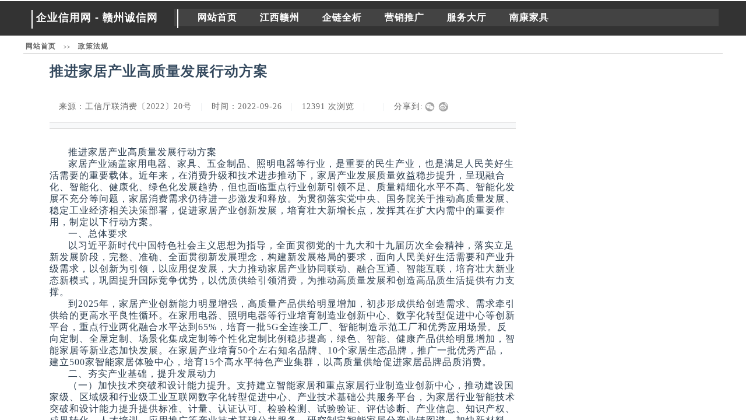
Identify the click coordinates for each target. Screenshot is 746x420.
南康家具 (529, 17)
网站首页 (217, 17)
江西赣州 (280, 17)
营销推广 (404, 17)
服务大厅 (467, 17)
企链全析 (342, 17)
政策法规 (93, 46)
